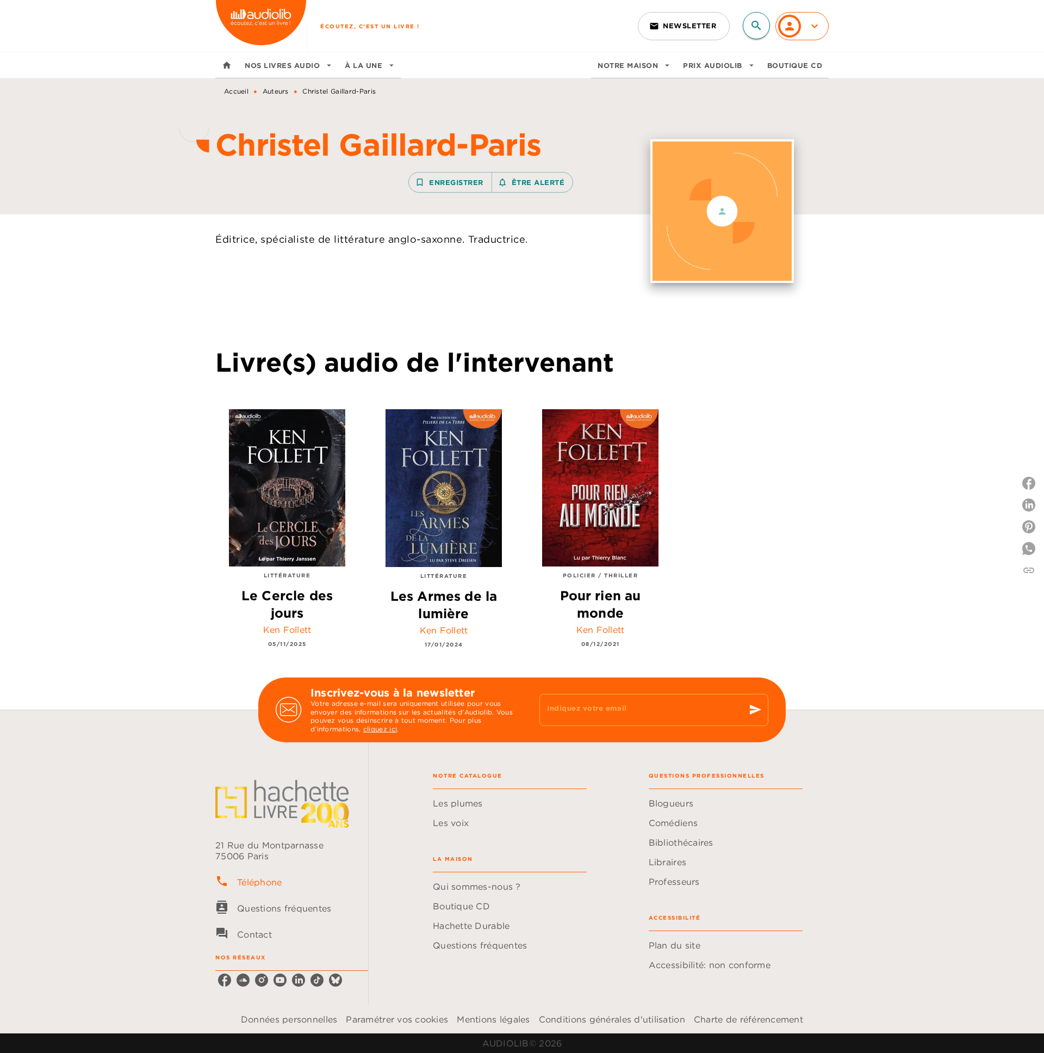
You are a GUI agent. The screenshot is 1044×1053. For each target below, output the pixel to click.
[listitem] (224, 980)
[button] (684, 26)
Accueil (236, 91)
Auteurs (276, 91)
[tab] (226, 65)
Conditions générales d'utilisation (612, 1019)
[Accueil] (261, 26)
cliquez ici (380, 729)
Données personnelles (289, 1019)
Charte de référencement (748, 1019)
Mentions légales (493, 1019)
